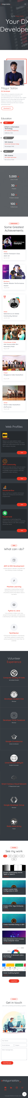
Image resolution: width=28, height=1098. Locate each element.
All (5, 856)
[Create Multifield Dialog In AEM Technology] (14, 921)
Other (14, 859)
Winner (5, 402)
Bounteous (6, 281)
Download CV (7, 108)
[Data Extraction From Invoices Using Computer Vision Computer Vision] (14, 937)
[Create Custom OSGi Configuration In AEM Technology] (14, 887)
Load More (14, 981)
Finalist (6, 373)
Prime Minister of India (10, 342)
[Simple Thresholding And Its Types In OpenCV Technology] (14, 871)
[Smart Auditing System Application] (14, 969)
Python (15, 856)
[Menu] (24, 1094)
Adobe (5, 251)
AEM (10, 856)
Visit (22, 452)
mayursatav (6, 4)
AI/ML (22, 856)
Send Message (7, 1063)
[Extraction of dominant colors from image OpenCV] (14, 953)
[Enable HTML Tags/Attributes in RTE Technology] (14, 904)
